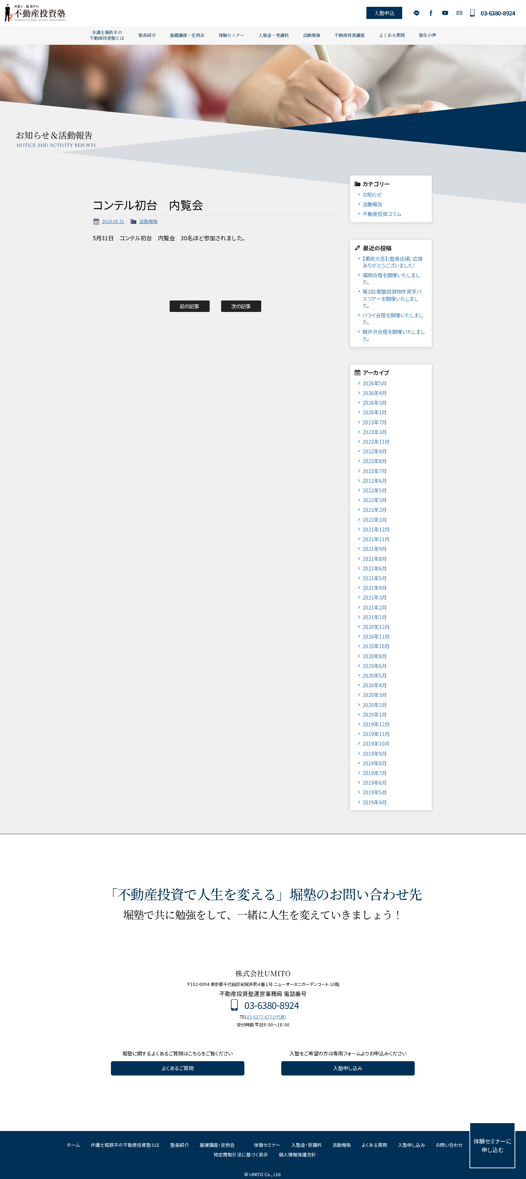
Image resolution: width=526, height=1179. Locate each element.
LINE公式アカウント (416, 13)
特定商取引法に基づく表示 (241, 1154)
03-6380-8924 (498, 13)
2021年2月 (374, 607)
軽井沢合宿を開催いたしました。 (393, 335)
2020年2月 (374, 704)
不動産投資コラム (381, 213)
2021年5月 (374, 577)
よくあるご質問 (178, 1068)
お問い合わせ (459, 13)
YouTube (445, 13)
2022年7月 (374, 470)
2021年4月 (374, 587)
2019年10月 (376, 743)
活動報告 (311, 35)
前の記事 (189, 306)
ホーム (73, 1144)
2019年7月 (374, 772)
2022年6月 (374, 480)
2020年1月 (374, 714)
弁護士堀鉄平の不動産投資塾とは (107, 35)
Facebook (431, 13)
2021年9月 (374, 548)
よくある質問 (392, 35)
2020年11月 (376, 636)
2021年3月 (374, 597)
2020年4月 (374, 685)
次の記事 (241, 306)
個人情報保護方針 (297, 1154)
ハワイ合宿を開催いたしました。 (392, 318)
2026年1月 (374, 412)
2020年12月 (376, 626)
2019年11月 (376, 733)
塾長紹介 (147, 35)
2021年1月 (374, 616)
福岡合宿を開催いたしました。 (391, 278)
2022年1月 (374, 519)
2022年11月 (376, 441)
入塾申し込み (347, 1068)
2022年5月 (374, 490)
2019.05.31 (113, 221)
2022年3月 (374, 499)
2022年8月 (374, 460)
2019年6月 (374, 782)
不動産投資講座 (350, 35)
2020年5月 (374, 675)
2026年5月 (374, 383)
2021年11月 (376, 538)
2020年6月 (374, 665)
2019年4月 (374, 802)
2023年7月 (374, 422)
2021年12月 (376, 529)
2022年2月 (374, 509)
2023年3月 (374, 431)
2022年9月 (374, 451)
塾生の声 (427, 35)
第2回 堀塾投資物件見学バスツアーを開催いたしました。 (391, 298)
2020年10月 (376, 646)
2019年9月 (374, 753)
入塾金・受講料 (274, 35)
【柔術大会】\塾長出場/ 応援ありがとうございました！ (392, 262)
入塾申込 (384, 12)
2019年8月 (374, 763)
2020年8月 (374, 656)
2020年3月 (374, 694)
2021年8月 (374, 558)
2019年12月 (376, 724)
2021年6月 (374, 568)
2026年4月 (374, 392)
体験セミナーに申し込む (492, 1145)
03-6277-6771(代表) (266, 1017)
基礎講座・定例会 (187, 35)
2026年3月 (374, 402)
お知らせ (371, 194)
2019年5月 (374, 792)
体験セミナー (231, 35)
